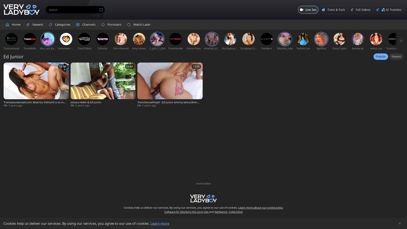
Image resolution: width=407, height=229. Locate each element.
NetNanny (221, 212)
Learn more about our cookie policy (260, 207)
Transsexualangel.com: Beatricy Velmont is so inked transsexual (35, 102)
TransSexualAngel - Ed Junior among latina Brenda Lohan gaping (168, 102)
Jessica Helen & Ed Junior (86, 102)
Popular (381, 56)
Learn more (160, 223)
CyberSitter (236, 212)
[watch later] (8, 67)
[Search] (101, 9)
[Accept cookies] (400, 223)
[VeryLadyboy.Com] (21, 9)
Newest (396, 56)
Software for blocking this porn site (186, 212)
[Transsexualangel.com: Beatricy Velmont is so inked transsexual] (36, 85)
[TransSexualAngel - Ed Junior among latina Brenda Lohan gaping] (170, 85)
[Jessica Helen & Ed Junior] (103, 85)
